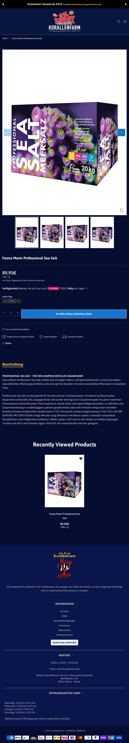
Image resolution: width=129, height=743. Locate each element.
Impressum (64, 625)
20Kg (12, 301)
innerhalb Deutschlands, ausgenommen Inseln (82, 4)
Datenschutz (64, 630)
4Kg (18, 301)
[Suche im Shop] (118, 21)
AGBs (64, 616)
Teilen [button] (8, 343)
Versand (15, 280)
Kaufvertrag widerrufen (64, 642)
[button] (3, 4)
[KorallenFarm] (64, 21)
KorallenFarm (57, 730)
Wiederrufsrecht (64, 635)
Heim (4, 38)
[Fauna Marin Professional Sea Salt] (64, 481)
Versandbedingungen (64, 620)
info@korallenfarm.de (68, 669)
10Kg (5, 301)
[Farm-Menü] (125, 21)
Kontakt (64, 611)
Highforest (80, 730)
